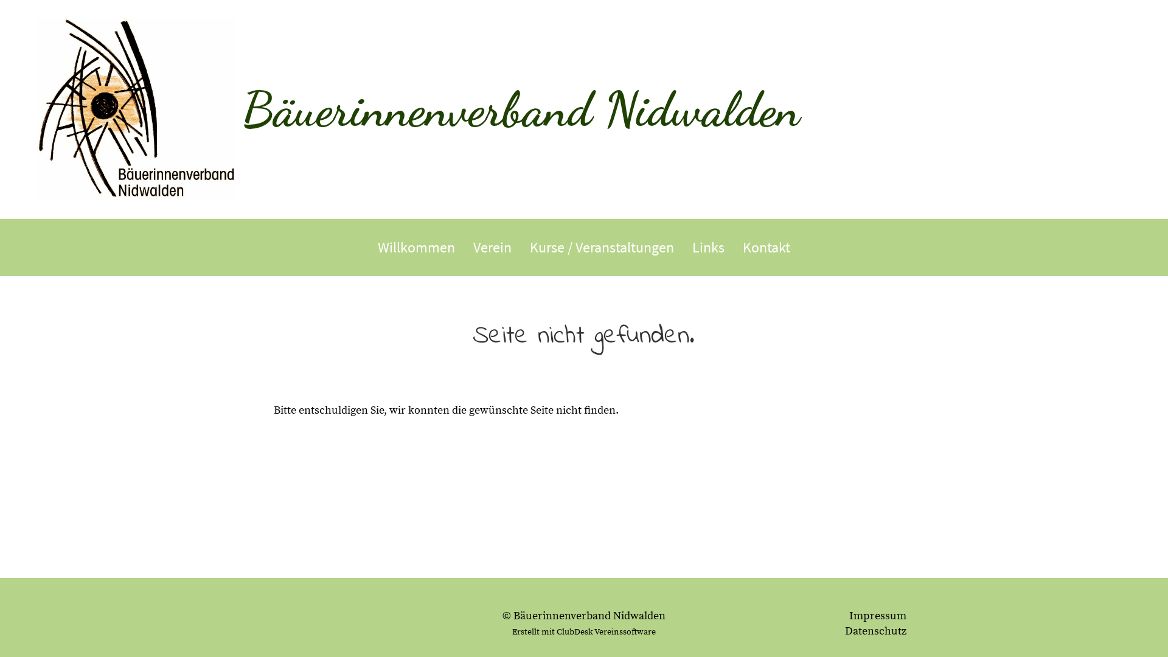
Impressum (877, 616)
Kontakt (766, 247)
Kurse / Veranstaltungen (602, 247)
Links (708, 247)
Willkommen (416, 247)
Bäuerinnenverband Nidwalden (521, 109)
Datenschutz (875, 631)
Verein (492, 247)
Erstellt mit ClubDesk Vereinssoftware (584, 632)
